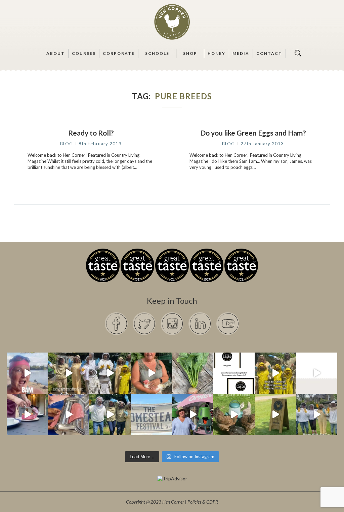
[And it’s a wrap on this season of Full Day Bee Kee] (68, 373)
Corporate (119, 53)
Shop (190, 53)
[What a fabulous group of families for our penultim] (110, 373)
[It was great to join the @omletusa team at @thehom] (192, 414)
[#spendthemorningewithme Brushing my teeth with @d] (27, 373)
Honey (216, 53)
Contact (269, 53)
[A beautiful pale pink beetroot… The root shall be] (192, 373)
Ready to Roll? (91, 133)
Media (240, 53)
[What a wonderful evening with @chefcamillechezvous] (27, 414)
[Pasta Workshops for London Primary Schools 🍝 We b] (68, 414)
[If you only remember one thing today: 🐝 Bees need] (316, 414)
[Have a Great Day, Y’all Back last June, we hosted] (151, 414)
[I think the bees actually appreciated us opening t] (110, 414)
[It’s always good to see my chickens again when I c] (151, 373)
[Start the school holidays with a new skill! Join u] (316, 373)
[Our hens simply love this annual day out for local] (275, 414)
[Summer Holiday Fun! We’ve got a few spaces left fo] (275, 373)
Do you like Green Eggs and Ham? (253, 133)
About (55, 53)
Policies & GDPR (202, 502)
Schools (157, 53)
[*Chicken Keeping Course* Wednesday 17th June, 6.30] (234, 414)
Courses (84, 53)
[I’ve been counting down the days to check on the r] (234, 373)
